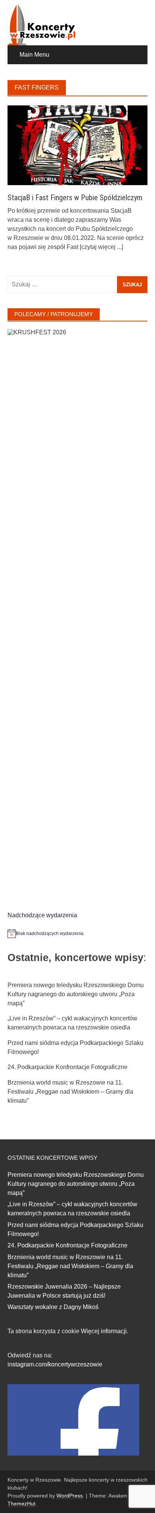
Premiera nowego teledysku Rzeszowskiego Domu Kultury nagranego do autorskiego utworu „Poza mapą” (76, 994)
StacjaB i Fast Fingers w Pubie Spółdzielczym (75, 197)
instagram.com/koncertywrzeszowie (55, 1364)
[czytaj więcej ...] (101, 247)
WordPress (69, 1496)
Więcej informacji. (104, 1331)
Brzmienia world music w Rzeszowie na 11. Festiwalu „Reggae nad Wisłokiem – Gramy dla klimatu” (70, 1091)
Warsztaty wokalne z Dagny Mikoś (53, 1307)
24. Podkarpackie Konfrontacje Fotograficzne (68, 1067)
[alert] (77, 933)
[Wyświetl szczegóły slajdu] (77, 612)
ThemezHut (21, 1504)
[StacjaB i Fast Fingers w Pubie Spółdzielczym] (77, 145)
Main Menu (34, 54)
